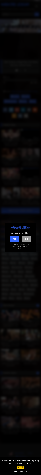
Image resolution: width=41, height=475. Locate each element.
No (26, 239)
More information (20, 471)
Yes (14, 239)
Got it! (20, 467)
